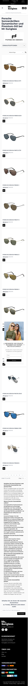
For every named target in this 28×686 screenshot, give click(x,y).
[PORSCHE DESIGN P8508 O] (14, 275)
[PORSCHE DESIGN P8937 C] (14, 310)
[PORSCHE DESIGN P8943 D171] (14, 67)
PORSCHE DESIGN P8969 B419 (12, 115)
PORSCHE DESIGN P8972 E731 (12, 150)
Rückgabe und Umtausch (8, 642)
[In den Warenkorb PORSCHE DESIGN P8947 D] (4, 225)
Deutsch (13, 3)
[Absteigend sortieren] (25, 52)
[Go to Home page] (12, 8)
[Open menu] (2, 8)
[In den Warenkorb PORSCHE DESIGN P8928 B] (4, 468)
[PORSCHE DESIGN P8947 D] (14, 206)
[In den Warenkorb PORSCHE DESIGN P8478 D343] (4, 399)
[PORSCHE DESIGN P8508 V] (14, 171)
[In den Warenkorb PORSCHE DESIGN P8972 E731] (4, 155)
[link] (5, 475)
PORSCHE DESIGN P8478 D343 (12, 393)
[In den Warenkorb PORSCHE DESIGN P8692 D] (4, 260)
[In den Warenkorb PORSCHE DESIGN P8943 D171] (4, 86)
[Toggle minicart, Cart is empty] (25, 8)
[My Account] (23, 8)
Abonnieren (21, 613)
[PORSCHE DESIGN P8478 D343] (14, 380)
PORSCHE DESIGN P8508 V (11, 185)
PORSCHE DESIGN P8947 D (11, 220)
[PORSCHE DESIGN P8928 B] (14, 449)
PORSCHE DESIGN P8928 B (11, 463)
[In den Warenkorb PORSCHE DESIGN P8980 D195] (4, 433)
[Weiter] (22, 475)
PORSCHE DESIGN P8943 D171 (12, 81)
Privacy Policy (12, 683)
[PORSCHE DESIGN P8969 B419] (14, 102)
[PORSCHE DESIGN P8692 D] (14, 241)
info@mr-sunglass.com (7, 627)
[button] (14, 45)
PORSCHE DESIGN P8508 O (11, 289)
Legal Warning (21, 683)
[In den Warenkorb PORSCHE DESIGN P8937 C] (4, 329)
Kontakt (4, 656)
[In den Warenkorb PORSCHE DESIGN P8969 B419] (4, 121)
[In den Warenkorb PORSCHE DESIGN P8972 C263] (4, 364)
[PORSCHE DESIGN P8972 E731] (14, 136)
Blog (3, 654)
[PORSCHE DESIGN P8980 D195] (14, 414)
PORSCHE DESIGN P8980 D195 (12, 428)
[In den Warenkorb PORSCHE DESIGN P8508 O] (4, 294)
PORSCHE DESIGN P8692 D (11, 254)
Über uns (4, 652)
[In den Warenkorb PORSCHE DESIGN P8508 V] (4, 190)
